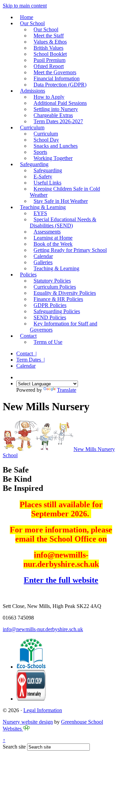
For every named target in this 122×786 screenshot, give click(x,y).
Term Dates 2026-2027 (58, 121)
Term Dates (30, 360)
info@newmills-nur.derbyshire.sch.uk (43, 629)
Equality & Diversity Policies (65, 293)
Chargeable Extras (53, 115)
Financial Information (57, 78)
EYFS (40, 213)
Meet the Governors (55, 72)
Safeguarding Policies (57, 311)
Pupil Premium (49, 60)
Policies (28, 274)
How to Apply (49, 97)
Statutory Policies (52, 281)
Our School (32, 23)
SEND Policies (50, 317)
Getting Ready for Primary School (70, 250)
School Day (46, 140)
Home (26, 17)
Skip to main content (25, 6)
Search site (14, 747)
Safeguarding (34, 164)
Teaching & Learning (43, 207)
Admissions (32, 91)
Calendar (43, 256)
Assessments (47, 232)
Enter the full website (61, 580)
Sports (40, 152)
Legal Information (42, 710)
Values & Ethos (50, 42)
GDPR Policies (50, 305)
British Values (48, 48)
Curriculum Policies (55, 287)
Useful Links (47, 183)
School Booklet (50, 54)
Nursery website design (28, 722)
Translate (66, 390)
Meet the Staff (49, 35)
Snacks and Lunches (56, 146)
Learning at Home (53, 238)
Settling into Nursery (56, 109)
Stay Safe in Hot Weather (61, 201)
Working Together (53, 158)
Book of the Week (53, 244)
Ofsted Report (49, 66)
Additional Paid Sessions (60, 103)
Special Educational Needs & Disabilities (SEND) (63, 222)
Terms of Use (48, 342)
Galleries (43, 262)
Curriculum (32, 127)
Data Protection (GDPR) (60, 84)
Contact (28, 336)
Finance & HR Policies (58, 299)
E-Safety (43, 176)
